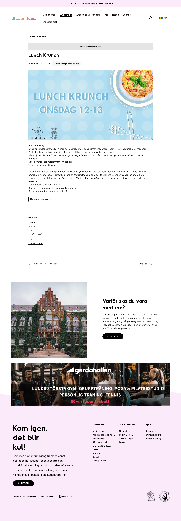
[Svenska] (161, 18)
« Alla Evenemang (37, 36)
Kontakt (122, 442)
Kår (106, 14)
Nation (115, 14)
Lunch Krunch (35, 243)
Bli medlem (113, 336)
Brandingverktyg (153, 434)
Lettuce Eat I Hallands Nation (45, 263)
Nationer (97, 453)
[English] (165, 18)
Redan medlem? (126, 434)
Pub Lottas (145, 263)
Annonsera (151, 431)
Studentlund (98, 431)
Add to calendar (41, 199)
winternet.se (66, 496)
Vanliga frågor (126, 438)
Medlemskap (49, 14)
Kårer (95, 449)
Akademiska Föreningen (88, 14)
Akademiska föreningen (104, 434)
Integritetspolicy (153, 438)
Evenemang (66, 14)
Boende (127, 14)
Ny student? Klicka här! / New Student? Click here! (90, 3)
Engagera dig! (49, 21)
